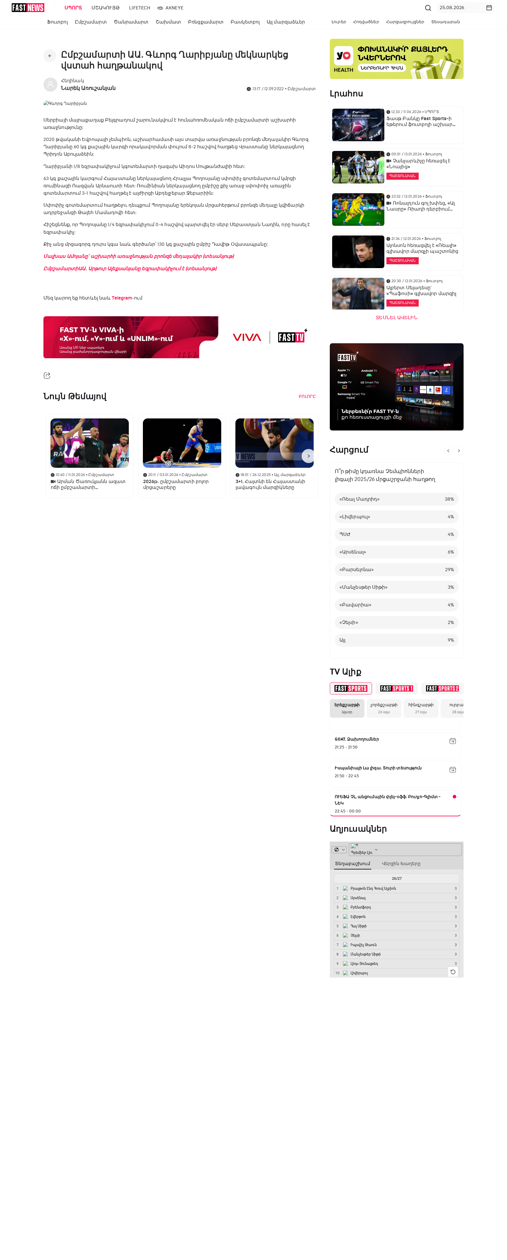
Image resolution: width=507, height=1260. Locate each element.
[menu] (241, 7)
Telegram (122, 298)
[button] (489, 8)
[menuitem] (72, 8)
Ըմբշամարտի (60, 269)
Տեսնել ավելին (396, 318)
